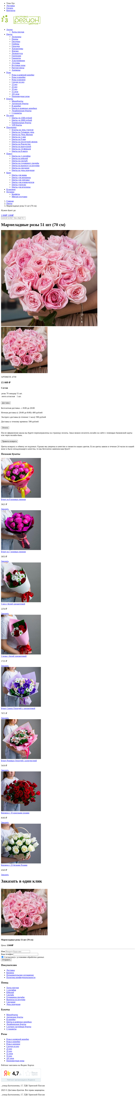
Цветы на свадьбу (20, 161)
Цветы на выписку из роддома (25, 165)
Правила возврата (9, 441)
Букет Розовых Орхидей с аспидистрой (19, 760)
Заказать (5, 509)
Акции (9, 29)
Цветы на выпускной (21, 146)
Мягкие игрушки (19, 196)
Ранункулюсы (18, 68)
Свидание (10, 1002)
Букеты (9, 99)
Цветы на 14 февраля (21, 149)
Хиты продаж (18, 32)
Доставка (10, 6)
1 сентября (11, 990)
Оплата (9, 8)
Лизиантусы (17, 53)
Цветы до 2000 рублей (22, 120)
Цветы (9, 34)
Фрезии (15, 51)
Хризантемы (17, 48)
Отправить (6, 960)
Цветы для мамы (19, 175)
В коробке (16, 106)
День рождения (13, 1004)
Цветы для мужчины (21, 187)
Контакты (10, 10)
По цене (10, 115)
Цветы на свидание (20, 168)
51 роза (15, 91)
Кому (8, 173)
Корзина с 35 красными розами (15, 813)
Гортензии (16, 56)
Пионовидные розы (21, 96)
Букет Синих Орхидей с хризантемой (18, 708)
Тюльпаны (16, 37)
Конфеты (16, 194)
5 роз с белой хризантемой (13, 604)
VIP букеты (17, 125)
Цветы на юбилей (20, 158)
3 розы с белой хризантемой (14, 656)
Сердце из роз (18, 82)
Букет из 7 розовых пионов (13, 552)
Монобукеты (17, 101)
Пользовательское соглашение (20, 975)
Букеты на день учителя (22, 130)
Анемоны (16, 70)
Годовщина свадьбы (15, 997)
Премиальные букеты (21, 122)
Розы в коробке (19, 77)
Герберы (15, 44)
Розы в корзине (19, 79)
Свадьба (10, 995)
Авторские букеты (20, 103)
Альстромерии (18, 60)
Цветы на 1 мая (19, 137)
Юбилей (10, 992)
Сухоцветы (17, 113)
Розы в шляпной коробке (23, 75)
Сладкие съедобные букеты (18, 1026)
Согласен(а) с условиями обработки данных (24, 957)
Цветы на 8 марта (20, 151)
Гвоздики (16, 41)
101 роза (15, 94)
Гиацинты (16, 58)
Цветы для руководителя (23, 182)
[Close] (2, 888)
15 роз (14, 84)
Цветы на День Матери (22, 134)
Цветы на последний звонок (24, 142)
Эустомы (16, 63)
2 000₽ (4, 215)
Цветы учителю (19, 185)
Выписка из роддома (15, 999)
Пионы (15, 39)
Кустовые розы (18, 65)
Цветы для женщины (21, 177)
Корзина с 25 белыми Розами (14, 865)
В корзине (11, 189)
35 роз (14, 89)
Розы (8, 72)
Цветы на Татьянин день (23, 132)
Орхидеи (16, 46)
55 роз (9, 1056)
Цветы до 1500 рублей (22, 118)
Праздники (11, 127)
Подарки (10, 192)
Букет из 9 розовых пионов (13, 499)
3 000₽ (11, 215)
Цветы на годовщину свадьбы (25, 163)
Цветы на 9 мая (19, 139)
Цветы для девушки (21, 180)
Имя (3, 951)
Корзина (10, 973)
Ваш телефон (7, 954)
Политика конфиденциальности (20, 977)
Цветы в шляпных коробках (24, 108)
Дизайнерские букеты (21, 111)
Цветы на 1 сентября (21, 156)
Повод (9, 153)
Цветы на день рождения (23, 170)
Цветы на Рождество (21, 144)
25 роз (14, 87)
